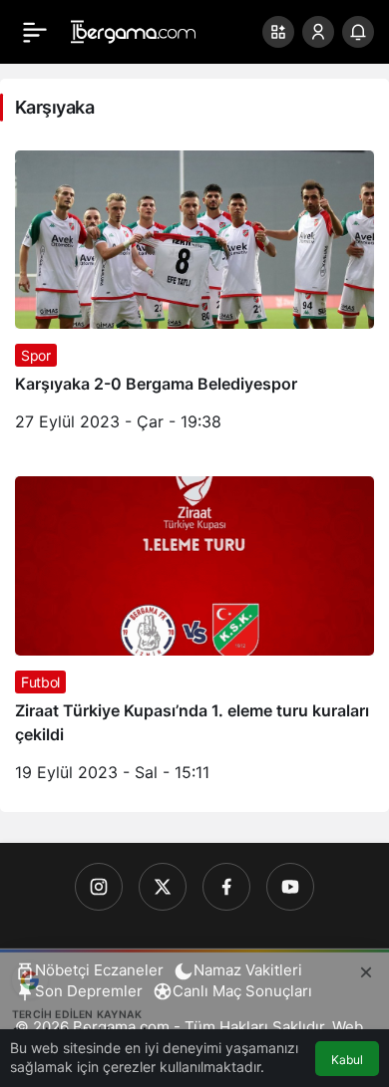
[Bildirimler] (358, 32)
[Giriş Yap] (318, 32)
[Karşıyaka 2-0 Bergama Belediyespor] (194, 298)
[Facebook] (226, 887)
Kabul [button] (347, 1059)
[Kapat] (366, 969)
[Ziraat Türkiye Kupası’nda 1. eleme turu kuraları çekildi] (194, 636)
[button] (278, 32)
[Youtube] (290, 887)
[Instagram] (99, 887)
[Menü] (35, 32)
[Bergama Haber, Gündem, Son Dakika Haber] (133, 30)
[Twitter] (163, 887)
